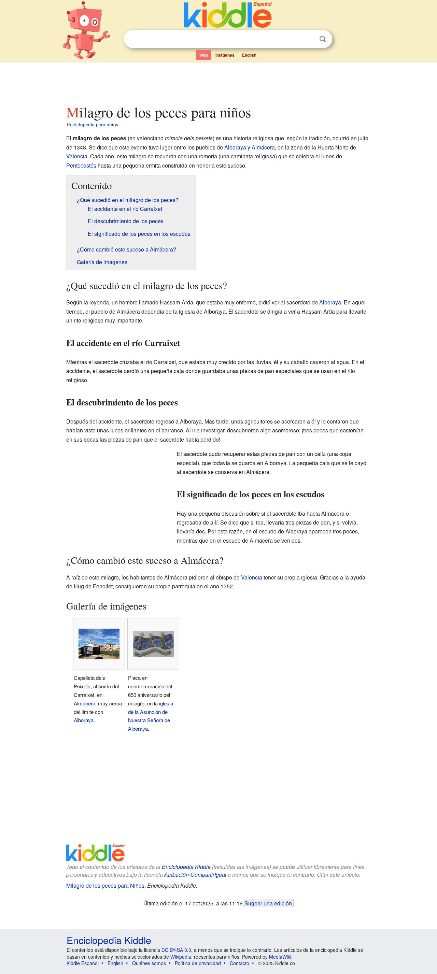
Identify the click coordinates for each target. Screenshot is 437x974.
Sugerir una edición (268, 903)
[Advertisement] (218, 81)
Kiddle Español (83, 963)
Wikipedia (180, 956)
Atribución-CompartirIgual (195, 874)
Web (203, 55)
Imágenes (225, 55)
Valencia (76, 156)
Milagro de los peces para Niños (105, 885)
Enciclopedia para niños (92, 124)
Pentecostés (81, 165)
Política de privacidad (198, 963)
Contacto (239, 963)
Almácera (263, 147)
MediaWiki (280, 956)
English (249, 55)
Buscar (322, 39)
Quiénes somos (149, 963)
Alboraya (235, 147)
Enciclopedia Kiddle (186, 867)
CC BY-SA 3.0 (176, 949)
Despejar (308, 39)
